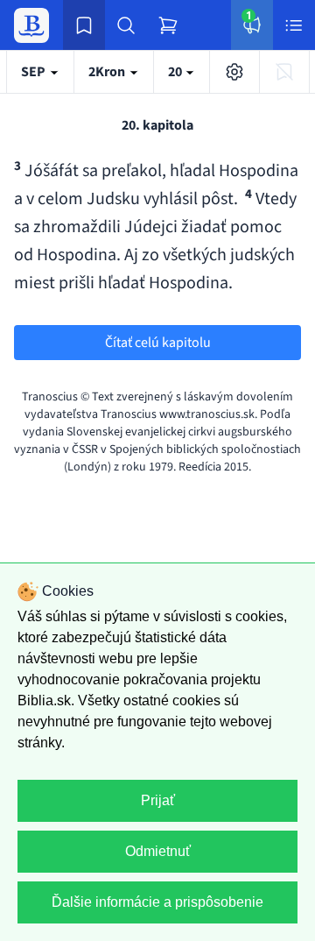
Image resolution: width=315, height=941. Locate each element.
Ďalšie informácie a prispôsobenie (157, 902)
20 (176, 71)
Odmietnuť (158, 851)
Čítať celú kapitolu (158, 342)
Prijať (158, 800)
